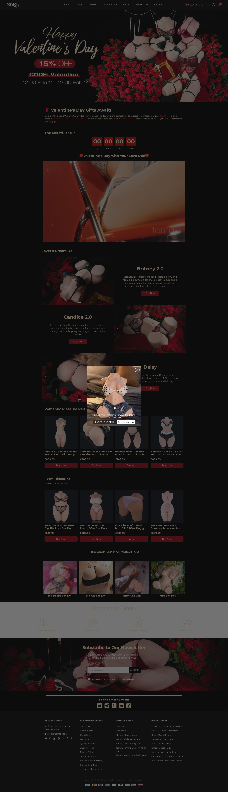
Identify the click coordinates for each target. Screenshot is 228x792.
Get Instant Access (126, 422)
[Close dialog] (137, 370)
